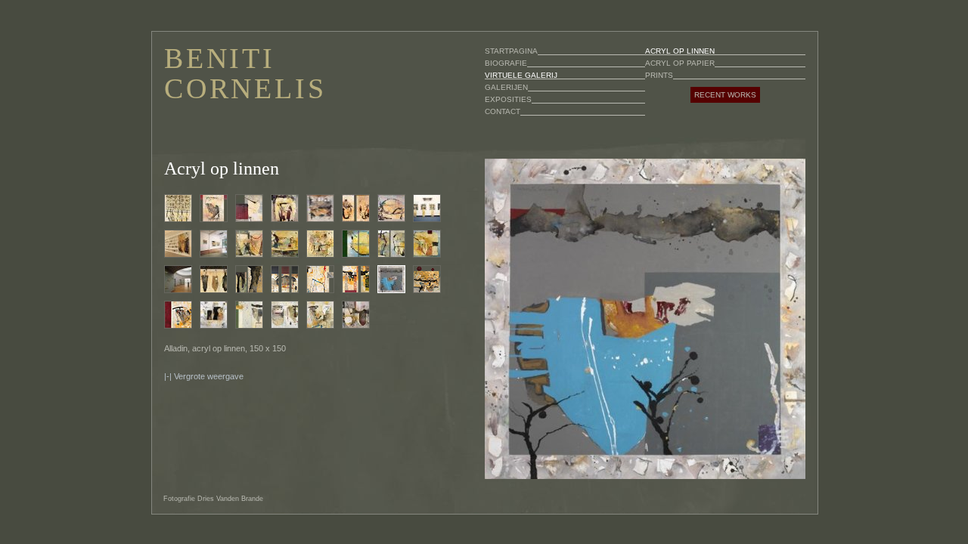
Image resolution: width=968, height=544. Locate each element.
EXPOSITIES (508, 99)
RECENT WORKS (725, 95)
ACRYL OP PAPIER (680, 63)
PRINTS (659, 75)
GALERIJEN (506, 87)
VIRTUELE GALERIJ (521, 75)
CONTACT (502, 111)
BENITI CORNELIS (245, 73)
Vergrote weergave (209, 376)
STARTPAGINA (511, 51)
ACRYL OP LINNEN (680, 51)
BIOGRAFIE (506, 63)
